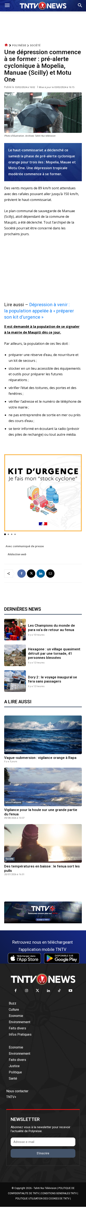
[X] (31, 573)
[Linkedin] (41, 573)
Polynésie (19, 45)
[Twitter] (37, 990)
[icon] (6, 45)
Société (35, 45)
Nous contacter (17, 1091)
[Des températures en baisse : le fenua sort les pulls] (43, 843)
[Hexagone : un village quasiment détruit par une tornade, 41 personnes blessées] (15, 655)
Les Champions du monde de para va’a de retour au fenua (51, 627)
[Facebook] (21, 573)
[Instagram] (26, 990)
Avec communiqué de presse (25, 546)
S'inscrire (43, 1153)
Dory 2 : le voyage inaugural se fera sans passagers (52, 679)
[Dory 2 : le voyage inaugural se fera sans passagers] (15, 681)
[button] (5, 534)
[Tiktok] (59, 990)
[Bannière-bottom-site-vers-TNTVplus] (43, 922)
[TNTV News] (43, 979)
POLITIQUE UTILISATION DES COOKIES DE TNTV (42, 1198)
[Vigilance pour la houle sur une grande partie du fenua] (43, 787)
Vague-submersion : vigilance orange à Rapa (40, 758)
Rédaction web (17, 554)
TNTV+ (11, 1097)
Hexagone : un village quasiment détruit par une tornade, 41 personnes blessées (54, 653)
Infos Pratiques (13, 750)
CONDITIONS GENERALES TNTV (59, 1193)
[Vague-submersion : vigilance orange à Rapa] (43, 735)
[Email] (50, 573)
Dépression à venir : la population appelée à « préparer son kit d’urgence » (39, 311)
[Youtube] (70, 990)
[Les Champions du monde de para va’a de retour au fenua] (15, 629)
